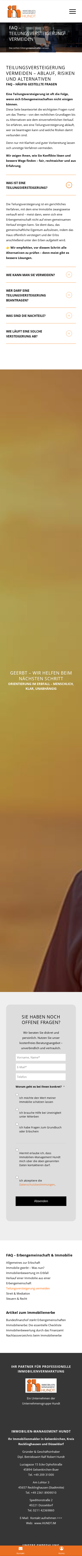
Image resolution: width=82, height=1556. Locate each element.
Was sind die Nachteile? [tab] (26, 316)
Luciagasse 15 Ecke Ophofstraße (41, 1464)
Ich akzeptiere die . (37, 1182)
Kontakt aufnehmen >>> (46, 1518)
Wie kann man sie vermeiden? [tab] (30, 275)
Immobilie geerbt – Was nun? (25, 1268)
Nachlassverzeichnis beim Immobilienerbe (34, 1335)
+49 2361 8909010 (43, 1492)
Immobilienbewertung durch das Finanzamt (35, 1330)
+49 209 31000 (44, 1475)
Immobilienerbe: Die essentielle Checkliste (33, 1325)
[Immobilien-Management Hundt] (34, 13)
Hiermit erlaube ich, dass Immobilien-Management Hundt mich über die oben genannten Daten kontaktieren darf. (39, 1159)
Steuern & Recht (16, 1298)
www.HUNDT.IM (45, 1523)
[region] (41, 231)
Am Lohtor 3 (41, 1482)
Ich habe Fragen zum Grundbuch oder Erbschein (40, 1129)
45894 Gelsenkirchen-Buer (41, 1469)
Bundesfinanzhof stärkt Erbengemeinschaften (36, 1320)
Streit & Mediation (18, 1293)
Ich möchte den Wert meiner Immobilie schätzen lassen (37, 1100)
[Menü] (70, 11)
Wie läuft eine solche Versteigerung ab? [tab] (24, 333)
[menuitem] (70, 11)
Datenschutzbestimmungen (37, 1184)
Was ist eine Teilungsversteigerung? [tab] (26, 185)
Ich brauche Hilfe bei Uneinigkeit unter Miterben (40, 1115)
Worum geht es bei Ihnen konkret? (40, 1086)
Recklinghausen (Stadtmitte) (41, 1487)
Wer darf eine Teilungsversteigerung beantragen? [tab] (26, 295)
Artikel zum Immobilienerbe (30, 1312)
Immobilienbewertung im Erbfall (27, 1273)
